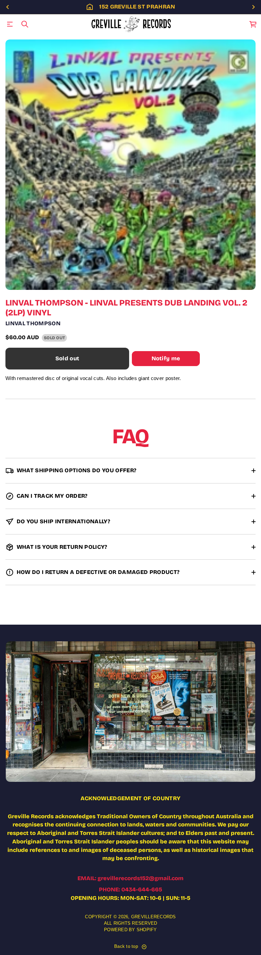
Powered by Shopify (130, 929)
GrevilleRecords (153, 917)
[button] (24, 24)
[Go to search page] (24, 24)
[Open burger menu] (10, 24)
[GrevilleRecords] (132, 24)
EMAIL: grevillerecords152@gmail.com (130, 878)
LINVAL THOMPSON (32, 323)
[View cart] (253, 24)
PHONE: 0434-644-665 (130, 889)
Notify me (166, 358)
